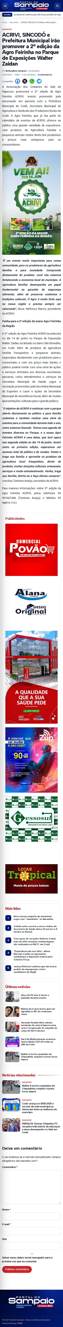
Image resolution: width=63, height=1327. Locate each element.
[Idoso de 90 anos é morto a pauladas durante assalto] (12, 996)
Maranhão (14, 22)
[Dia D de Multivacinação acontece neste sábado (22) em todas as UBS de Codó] (12, 1042)
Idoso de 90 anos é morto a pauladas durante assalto (35, 996)
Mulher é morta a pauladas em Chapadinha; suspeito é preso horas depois (39, 1057)
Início (4, 22)
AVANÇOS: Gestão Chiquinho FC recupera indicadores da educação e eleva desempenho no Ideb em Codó (41, 1128)
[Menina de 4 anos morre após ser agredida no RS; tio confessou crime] (12, 1011)
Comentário (10, 1167)
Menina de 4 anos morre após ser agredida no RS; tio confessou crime (38, 1012)
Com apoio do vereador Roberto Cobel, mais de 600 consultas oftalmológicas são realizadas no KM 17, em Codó (35, 941)
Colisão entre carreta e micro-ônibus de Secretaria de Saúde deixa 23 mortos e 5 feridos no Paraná (35, 929)
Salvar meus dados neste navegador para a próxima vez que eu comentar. (27, 1259)
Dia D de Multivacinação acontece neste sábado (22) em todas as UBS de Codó (38, 1042)
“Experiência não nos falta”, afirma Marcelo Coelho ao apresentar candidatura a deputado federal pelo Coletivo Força (33, 955)
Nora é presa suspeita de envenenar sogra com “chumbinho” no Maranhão (33, 917)
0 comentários (45, 75)
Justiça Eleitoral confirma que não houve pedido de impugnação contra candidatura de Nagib (35, 969)
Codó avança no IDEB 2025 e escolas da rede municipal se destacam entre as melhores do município (39, 1108)
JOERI (19, 1323)
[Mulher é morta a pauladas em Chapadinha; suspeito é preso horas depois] (12, 1057)
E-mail (6, 1224)
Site (4, 1239)
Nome (6, 1209)
